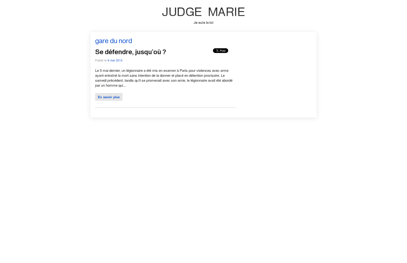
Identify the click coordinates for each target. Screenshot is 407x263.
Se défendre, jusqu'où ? (130, 52)
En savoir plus (109, 97)
